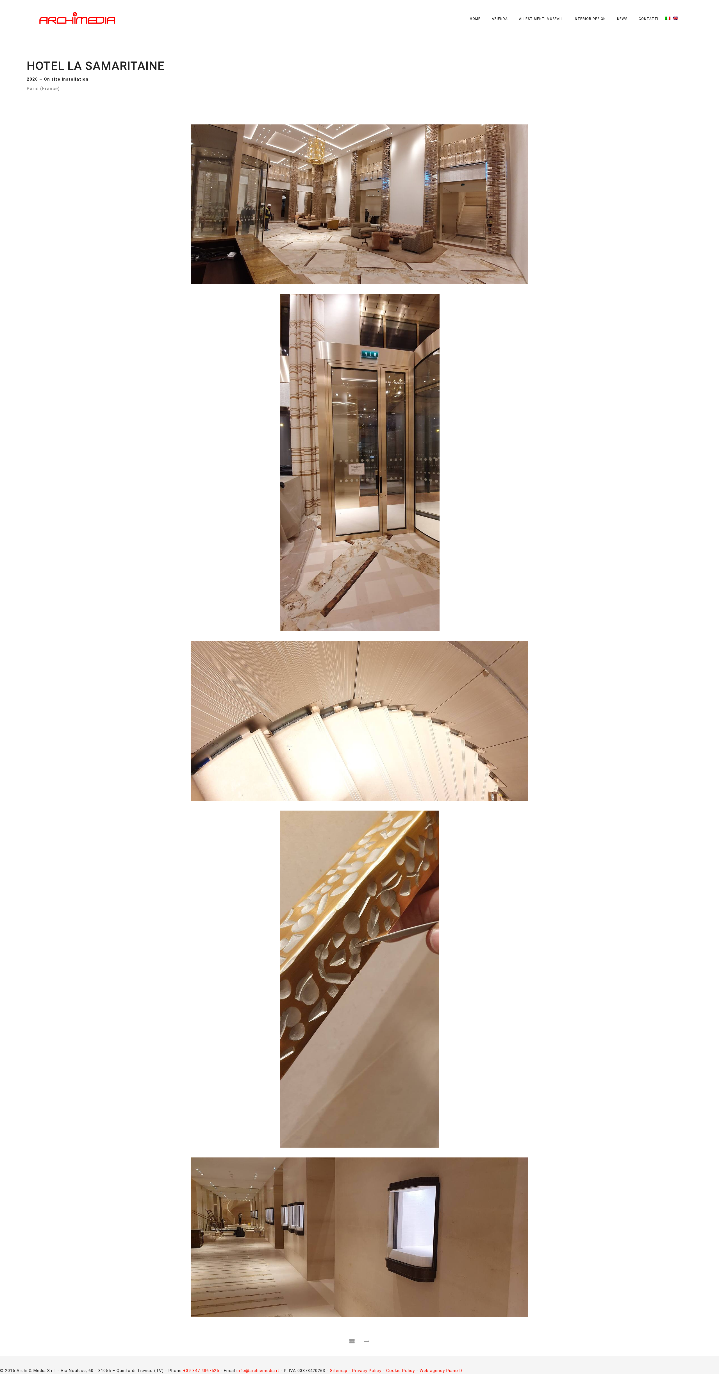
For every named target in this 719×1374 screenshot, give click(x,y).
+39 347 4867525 (201, 1370)
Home (475, 19)
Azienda (500, 19)
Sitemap (338, 1370)
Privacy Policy (366, 1370)
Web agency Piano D (441, 1370)
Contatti (648, 19)
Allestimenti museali (541, 19)
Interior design (590, 19)
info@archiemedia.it (257, 1370)
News (622, 19)
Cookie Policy (400, 1370)
